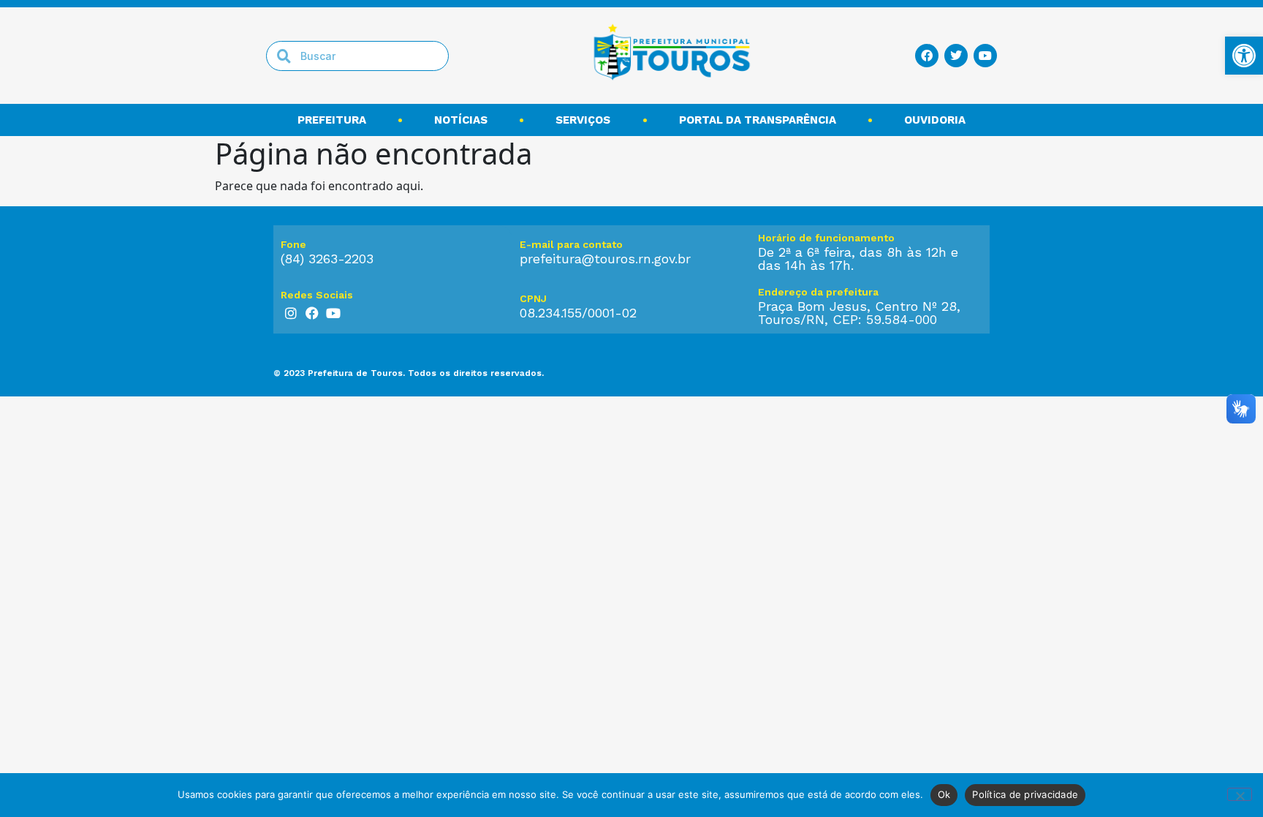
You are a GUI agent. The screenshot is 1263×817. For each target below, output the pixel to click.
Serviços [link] (582, 120)
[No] (1239, 794)
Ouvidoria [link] (935, 120)
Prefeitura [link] (331, 120)
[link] (1244, 56)
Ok (944, 794)
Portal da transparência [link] (757, 120)
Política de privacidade (1025, 794)
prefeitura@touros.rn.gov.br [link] (605, 258)
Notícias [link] (461, 120)
